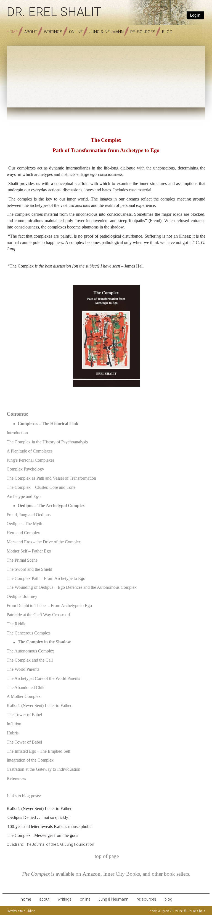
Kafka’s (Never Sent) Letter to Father (39, 808)
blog (167, 31)
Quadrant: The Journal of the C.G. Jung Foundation (50, 844)
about (30, 31)
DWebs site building (21, 911)
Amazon (91, 874)
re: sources (142, 31)
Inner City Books (121, 874)
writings (53, 31)
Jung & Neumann (106, 31)
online (76, 31)
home (12, 31)
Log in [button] (195, 15)
